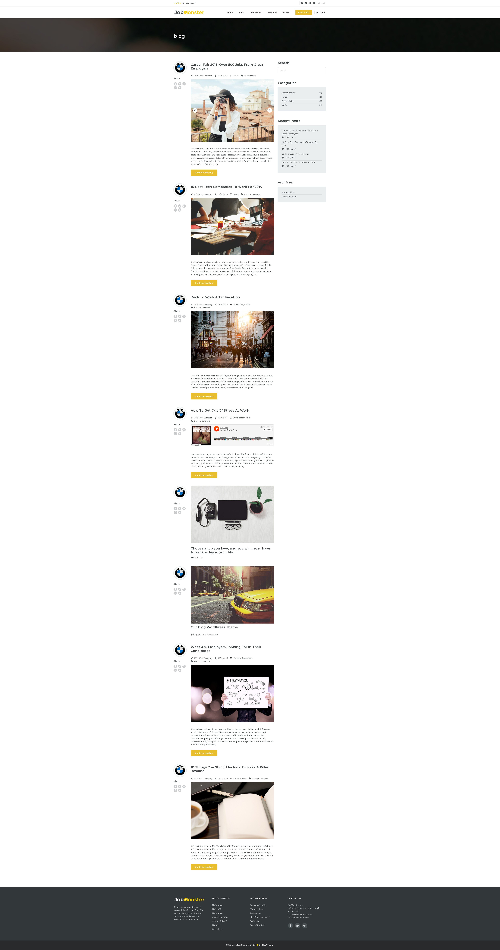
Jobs (241, 12)
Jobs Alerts (217, 929)
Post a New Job (257, 925)
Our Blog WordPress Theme (214, 627)
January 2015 (288, 192)
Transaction (256, 913)
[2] (266, 81)
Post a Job (303, 12)
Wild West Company (203, 76)
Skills (248, 304)
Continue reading (204, 172)
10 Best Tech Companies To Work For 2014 (226, 187)
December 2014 (289, 196)
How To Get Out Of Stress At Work (220, 410)
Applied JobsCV (219, 921)
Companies (255, 12)
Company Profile (258, 905)
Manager (216, 925)
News (235, 76)
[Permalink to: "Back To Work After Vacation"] (232, 339)
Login (323, 3)
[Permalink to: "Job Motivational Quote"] (232, 514)
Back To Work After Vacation (215, 297)
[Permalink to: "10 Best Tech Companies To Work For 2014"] (232, 226)
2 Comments (250, 76)
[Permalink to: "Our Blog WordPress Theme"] (232, 595)
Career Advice (239, 658)
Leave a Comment (252, 194)
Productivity (239, 304)
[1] (263, 81)
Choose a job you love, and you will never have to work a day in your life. (230, 550)
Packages (254, 921)
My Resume (217, 905)
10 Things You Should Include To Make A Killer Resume (230, 769)
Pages (286, 12)
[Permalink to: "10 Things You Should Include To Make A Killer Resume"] (232, 810)
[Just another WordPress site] (189, 12)
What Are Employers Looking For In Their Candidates (226, 649)
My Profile (217, 909)
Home (230, 12)
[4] (271, 81)
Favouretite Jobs (220, 917)
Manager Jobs (256, 909)
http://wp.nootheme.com (205, 634)
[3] (268, 81)
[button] (195, 110)
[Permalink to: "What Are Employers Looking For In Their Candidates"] (232, 693)
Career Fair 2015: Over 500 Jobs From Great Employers (227, 66)
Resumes (272, 12)
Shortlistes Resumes (260, 917)
